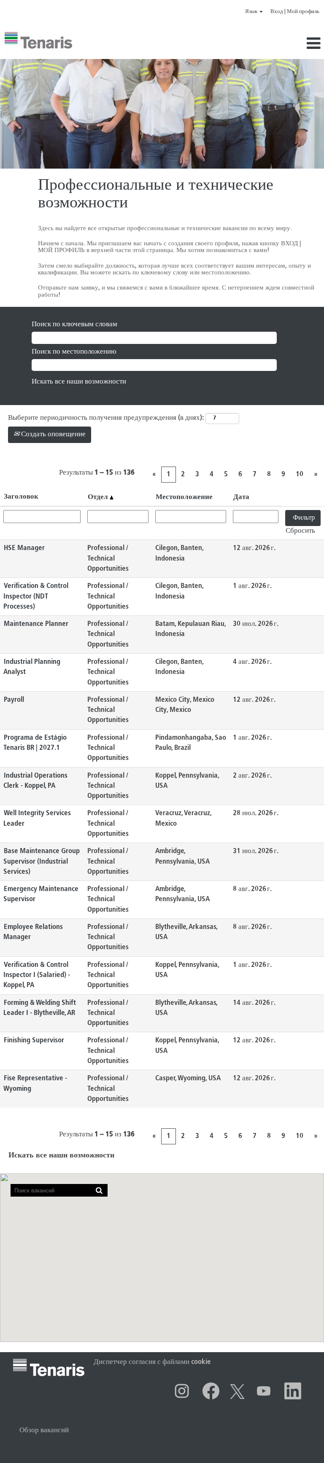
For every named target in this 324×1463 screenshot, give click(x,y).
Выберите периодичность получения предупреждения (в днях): (106, 417)
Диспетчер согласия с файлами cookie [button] (152, 1362)
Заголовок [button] (21, 496)
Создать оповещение (52, 434)
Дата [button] (241, 497)
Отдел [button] (99, 497)
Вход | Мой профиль (294, 11)
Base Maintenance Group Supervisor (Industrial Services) (41, 861)
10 (299, 474)
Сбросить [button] (300, 530)
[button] (270, 44)
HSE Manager (24, 548)
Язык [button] (252, 11)
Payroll (14, 699)
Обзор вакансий (44, 1430)
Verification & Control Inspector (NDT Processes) (35, 596)
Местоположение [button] (184, 497)
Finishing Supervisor (34, 1040)
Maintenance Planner (36, 624)
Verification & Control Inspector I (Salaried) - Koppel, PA (36, 975)
